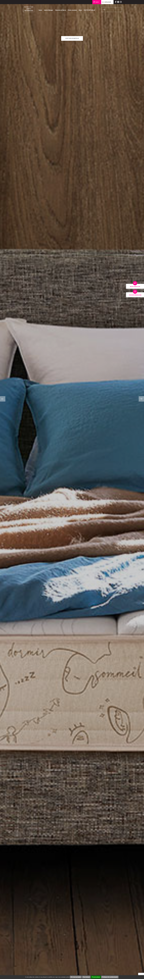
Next (141, 399)
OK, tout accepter (76, 977)
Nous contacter (135, 286)
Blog (97, 2)
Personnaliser (96, 977)
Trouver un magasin (135, 295)
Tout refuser (86, 977)
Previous (2, 399)
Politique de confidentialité (110, 977)
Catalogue (107, 2)
